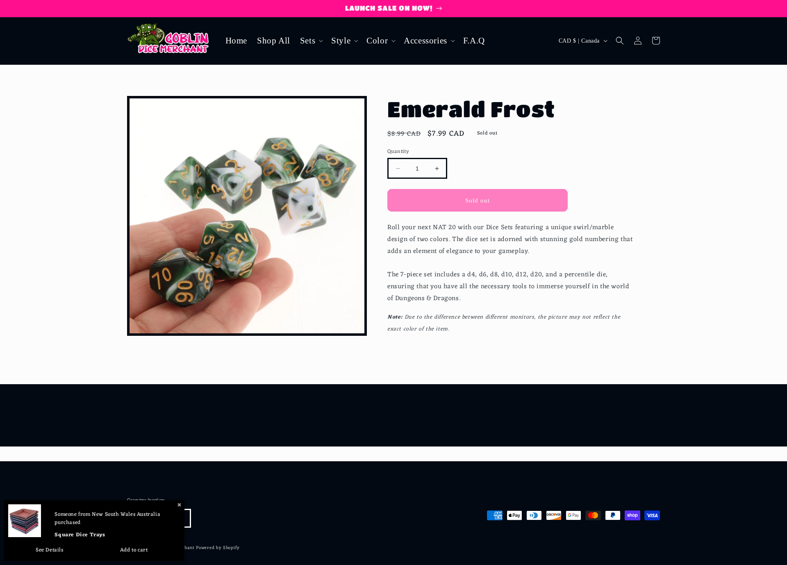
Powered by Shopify (218, 548)
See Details (50, 550)
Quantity (398, 152)
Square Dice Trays (80, 534)
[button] (310, 40)
